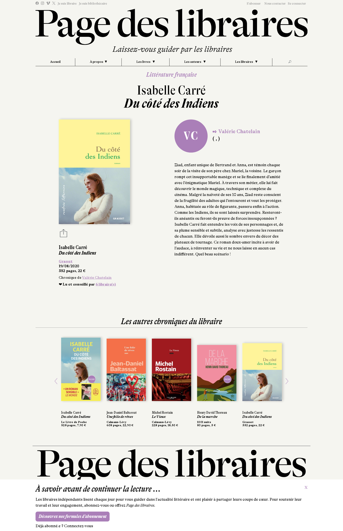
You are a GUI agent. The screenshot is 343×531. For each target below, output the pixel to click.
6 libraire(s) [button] (106, 284)
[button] (56, 381)
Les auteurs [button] (193, 62)
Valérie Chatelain (97, 278)
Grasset (66, 261)
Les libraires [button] (244, 62)
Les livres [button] (143, 62)
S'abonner (254, 3)
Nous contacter (275, 3)
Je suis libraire (67, 3)
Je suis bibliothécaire (93, 3)
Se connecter (297, 3)
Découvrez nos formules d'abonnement (72, 516)
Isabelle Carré (171, 90)
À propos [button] (96, 62)
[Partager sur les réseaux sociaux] (63, 234)
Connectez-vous (78, 526)
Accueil (55, 62)
